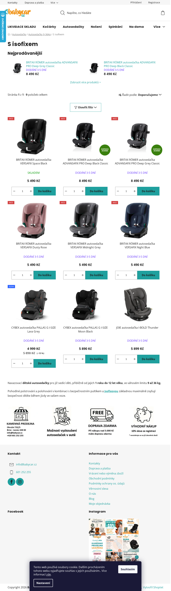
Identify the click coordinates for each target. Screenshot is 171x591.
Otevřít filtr (85, 107)
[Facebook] (11, 482)
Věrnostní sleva (98, 488)
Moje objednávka (99, 504)
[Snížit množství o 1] (14, 191)
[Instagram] (20, 482)
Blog (91, 499)
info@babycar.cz (26, 464)
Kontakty (12, 2)
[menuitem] (21, 26)
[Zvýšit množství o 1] (30, 191)
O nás (92, 494)
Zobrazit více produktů (84, 82)
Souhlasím (128, 569)
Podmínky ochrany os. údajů (107, 483)
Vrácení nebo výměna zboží (106, 473)
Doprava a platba (34, 2)
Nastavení (43, 583)
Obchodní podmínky (101, 478)
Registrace (154, 2)
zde (48, 574)
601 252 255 (23, 472)
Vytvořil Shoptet (153, 587)
